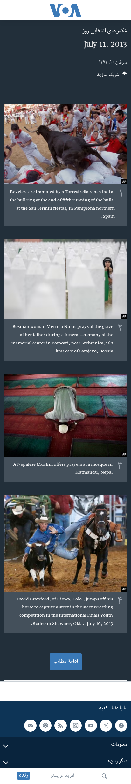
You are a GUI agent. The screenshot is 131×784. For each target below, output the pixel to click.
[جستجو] (104, 776)
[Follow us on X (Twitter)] (106, 726)
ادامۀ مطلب (65, 662)
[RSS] (60, 726)
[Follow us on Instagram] (76, 726)
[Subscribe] (30, 726)
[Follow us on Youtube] (91, 726)
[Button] (112, 77)
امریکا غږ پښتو (62, 776)
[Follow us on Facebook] (121, 726)
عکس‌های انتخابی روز (104, 31)
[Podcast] (45, 726)
